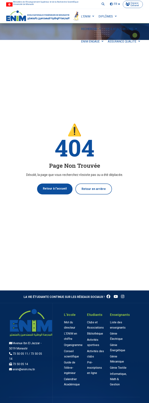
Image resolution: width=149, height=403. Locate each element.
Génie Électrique (116, 336)
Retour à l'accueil (55, 188)
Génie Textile (118, 367)
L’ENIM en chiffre (70, 336)
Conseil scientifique (71, 353)
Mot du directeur (69, 325)
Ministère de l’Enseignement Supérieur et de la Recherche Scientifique (45, 2)
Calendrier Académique (72, 381)
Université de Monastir (23, 4)
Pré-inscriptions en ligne (94, 368)
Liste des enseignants (118, 325)
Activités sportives (93, 342)
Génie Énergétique (117, 347)
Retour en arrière (94, 189)
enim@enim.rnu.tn (24, 369)
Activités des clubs (95, 353)
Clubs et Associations (95, 325)
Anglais (115, 7)
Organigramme (73, 345)
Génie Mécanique (117, 359)
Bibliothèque (95, 333)
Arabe (114, 11)
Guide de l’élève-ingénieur (70, 368)
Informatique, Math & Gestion (118, 379)
